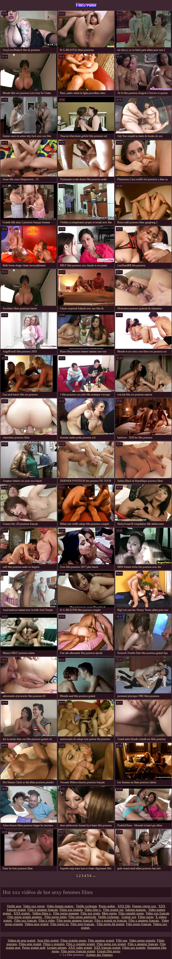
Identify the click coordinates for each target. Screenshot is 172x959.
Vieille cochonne (86, 906)
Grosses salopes (57, 947)
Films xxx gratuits (71, 909)
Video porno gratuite (142, 940)
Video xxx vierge (34, 906)
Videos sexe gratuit (37, 924)
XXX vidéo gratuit (80, 947)
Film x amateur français (143, 944)
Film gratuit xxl (113, 909)
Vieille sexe (14, 906)
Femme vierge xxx (144, 906)
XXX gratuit (22, 913)
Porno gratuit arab (33, 947)
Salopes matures (135, 909)
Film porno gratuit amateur (25, 917)
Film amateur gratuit (101, 940)
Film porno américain (82, 917)
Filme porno (146, 917)
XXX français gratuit (107, 947)
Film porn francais (83, 924)
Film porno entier (56, 917)
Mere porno (109, 913)
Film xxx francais (25, 920)
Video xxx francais (157, 913)
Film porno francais (138, 924)
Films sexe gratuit (30, 944)
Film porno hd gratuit (110, 924)
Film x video (47, 920)
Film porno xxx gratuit (111, 944)
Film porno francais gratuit (78, 951)
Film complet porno (131, 913)
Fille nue (121, 940)
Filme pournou (86, 4)
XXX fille (124, 906)
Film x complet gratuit (80, 944)
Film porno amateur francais (75, 920)
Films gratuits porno (73, 940)
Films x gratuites (53, 944)
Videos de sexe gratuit (21, 940)
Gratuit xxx (129, 917)
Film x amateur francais (43, 909)
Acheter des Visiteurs (99, 955)
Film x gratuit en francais (111, 920)
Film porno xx (59, 924)
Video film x (92, 909)
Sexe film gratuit (48, 940)
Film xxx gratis (90, 913)
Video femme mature (60, 906)
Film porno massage (66, 913)
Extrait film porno (108, 951)
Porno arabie (107, 906)
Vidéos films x (42, 913)
